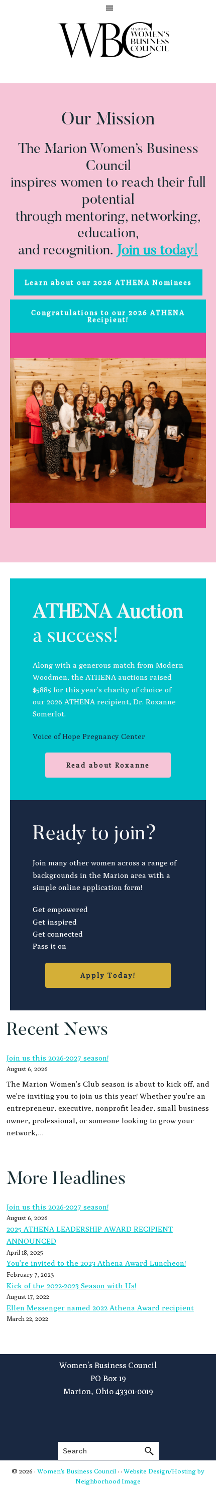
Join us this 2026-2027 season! (58, 1058)
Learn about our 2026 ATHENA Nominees (108, 282)
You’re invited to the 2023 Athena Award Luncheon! (96, 1263)
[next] (193, 430)
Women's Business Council (76, 1471)
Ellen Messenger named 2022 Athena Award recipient (100, 1307)
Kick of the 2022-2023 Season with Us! (71, 1285)
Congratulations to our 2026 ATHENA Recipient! (108, 316)
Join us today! (157, 251)
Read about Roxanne (108, 765)
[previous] (23, 430)
